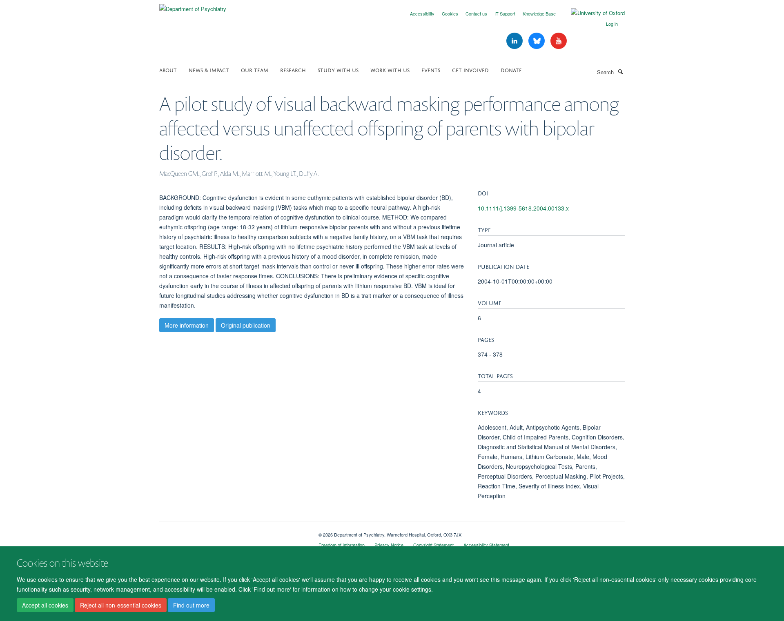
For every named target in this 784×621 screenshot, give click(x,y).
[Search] (620, 71)
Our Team (254, 69)
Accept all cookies (45, 605)
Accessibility (422, 13)
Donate (511, 69)
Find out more (191, 605)
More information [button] (187, 325)
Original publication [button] (245, 325)
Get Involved (470, 69)
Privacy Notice (388, 544)
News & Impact (209, 69)
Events (430, 69)
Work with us (390, 69)
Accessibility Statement (486, 544)
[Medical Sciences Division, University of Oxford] (232, 532)
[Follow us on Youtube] (558, 41)
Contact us (476, 13)
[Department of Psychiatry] (192, 6)
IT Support (504, 13)
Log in (612, 23)
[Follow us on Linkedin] (515, 41)
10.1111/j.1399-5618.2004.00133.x (523, 208)
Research (293, 69)
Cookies (450, 13)
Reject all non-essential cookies (120, 605)
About (168, 69)
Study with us (338, 69)
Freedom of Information (341, 544)
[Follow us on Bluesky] (537, 41)
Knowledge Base (539, 13)
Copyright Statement (433, 544)
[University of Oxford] (592, 13)
